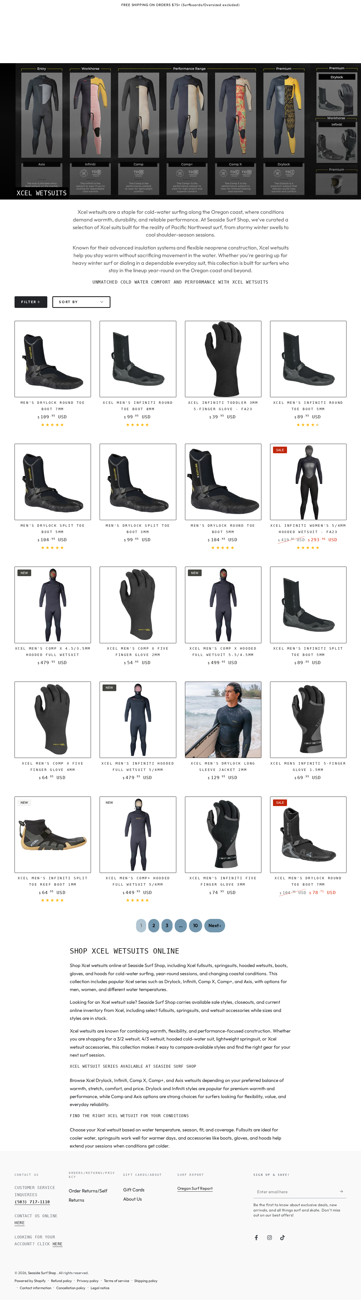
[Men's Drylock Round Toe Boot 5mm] (223, 482)
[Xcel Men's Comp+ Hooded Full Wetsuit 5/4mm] (138, 835)
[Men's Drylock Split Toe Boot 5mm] (53, 482)
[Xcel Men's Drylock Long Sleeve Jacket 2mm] (223, 720)
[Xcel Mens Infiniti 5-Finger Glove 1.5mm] (308, 720)
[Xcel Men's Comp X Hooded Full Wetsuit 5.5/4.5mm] (223, 605)
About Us (132, 1199)
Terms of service (116, 1281)
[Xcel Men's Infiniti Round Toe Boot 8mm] (138, 359)
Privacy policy (88, 1281)
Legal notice (100, 1288)
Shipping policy (146, 1281)
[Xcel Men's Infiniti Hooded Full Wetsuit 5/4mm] (138, 720)
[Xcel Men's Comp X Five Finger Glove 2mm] (138, 605)
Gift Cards (134, 1190)
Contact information (35, 1288)
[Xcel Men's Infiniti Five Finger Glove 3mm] (223, 835)
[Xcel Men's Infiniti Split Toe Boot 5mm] (308, 605)
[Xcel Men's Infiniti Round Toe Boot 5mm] (308, 359)
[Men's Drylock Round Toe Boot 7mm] (53, 359)
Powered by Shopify (30, 1281)
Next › (215, 925)
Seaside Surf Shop (42, 1273)
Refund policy (61, 1281)
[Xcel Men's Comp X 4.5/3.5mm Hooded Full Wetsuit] (53, 605)
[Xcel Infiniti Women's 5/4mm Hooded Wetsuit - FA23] (308, 482)
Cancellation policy (70, 1288)
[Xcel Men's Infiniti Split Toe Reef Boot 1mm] (53, 835)
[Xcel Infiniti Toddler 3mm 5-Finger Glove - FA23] (223, 359)
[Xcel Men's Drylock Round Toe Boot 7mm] (308, 835)
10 (195, 925)
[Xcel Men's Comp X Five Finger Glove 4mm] (53, 720)
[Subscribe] (343, 1191)
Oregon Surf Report (195, 1188)
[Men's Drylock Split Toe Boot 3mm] (138, 482)
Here (20, 1222)
